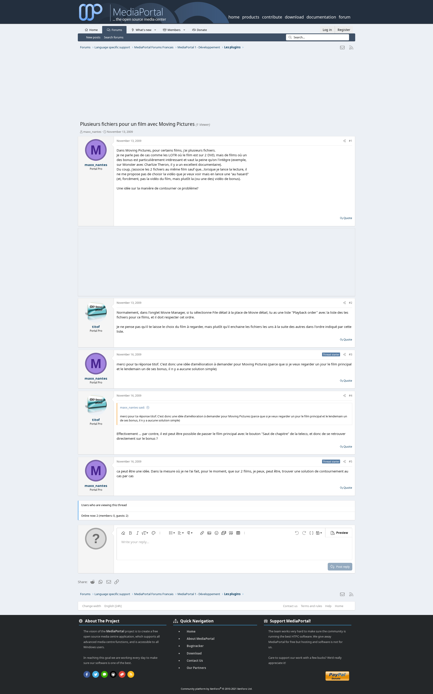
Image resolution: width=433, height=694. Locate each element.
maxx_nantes (92, 132)
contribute (272, 16)
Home (93, 30)
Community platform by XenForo (216, 688)
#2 (350, 303)
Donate (202, 30)
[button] (155, 29)
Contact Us (195, 661)
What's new (143, 30)
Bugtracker (195, 646)
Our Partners (196, 668)
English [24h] (113, 606)
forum (344, 16)
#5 (350, 461)
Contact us (290, 606)
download (294, 16)
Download (194, 653)
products (250, 16)
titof (96, 326)
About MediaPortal (200, 639)
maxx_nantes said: (132, 407)
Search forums (113, 37)
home (234, 16)
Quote (347, 218)
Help (328, 606)
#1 (350, 141)
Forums (117, 30)
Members (174, 30)
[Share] (344, 141)
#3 (350, 354)
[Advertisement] (215, 87)
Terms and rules (311, 606)
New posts (93, 37)
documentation (321, 16)
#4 (350, 395)
